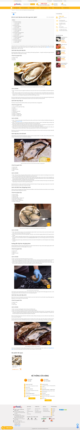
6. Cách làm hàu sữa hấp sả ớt (17, 39)
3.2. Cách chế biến (16, 31)
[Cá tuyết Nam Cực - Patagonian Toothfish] (58, 39)
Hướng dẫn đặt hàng (38, 411)
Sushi (38, 7)
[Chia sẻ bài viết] (13, 14)
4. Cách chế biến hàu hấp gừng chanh (18, 32)
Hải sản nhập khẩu (24, 7)
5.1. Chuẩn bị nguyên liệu (17, 37)
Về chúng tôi (49, 0)
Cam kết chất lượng (38, 412)
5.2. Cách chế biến (16, 38)
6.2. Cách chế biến (16, 42)
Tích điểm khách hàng (46, 411)
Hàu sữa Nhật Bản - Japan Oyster (16, 366)
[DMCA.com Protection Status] (65, 409)
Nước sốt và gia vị (44, 7)
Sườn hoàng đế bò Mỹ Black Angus (64, 64)
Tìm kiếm (32, 4)
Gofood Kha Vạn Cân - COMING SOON (48, 389)
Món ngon (17, 10)
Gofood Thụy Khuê (29, 384)
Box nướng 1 (63, 50)
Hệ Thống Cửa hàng (40, 376)
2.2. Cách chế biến (16, 27)
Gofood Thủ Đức (45, 384)
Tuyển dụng (29, 413)
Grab (53, 413)
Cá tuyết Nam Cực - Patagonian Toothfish (64, 38)
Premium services (45, 408)
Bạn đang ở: (33, 0)
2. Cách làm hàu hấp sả (15, 25)
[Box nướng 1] (58, 52)
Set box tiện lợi (32, 7)
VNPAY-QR (28, 419)
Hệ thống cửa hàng (17, 0)
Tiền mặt (32, 419)
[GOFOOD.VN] (18, 4)
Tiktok (53, 412)
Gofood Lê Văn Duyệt (45, 394)
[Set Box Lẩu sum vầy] (58, 46)
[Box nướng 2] (58, 59)
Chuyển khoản (35, 419)
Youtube (53, 411)
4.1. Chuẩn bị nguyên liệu (17, 33)
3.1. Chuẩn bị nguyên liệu (17, 30)
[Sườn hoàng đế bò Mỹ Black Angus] (58, 65)
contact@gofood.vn (19, 420)
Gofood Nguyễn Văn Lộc (30, 393)
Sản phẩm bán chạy (59, 35)
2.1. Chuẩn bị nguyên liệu (17, 26)
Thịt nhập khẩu (16, 7)
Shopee (53, 415)
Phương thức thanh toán (57, 0)
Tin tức (65, 0)
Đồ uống (50, 7)
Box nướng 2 (63, 57)
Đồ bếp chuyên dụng (57, 7)
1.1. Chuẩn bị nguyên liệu (17, 22)
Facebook (53, 408)
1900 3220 (44, 3)
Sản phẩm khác (66, 7)
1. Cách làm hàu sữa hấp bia (16, 21)
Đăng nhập (56, 4)
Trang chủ (13, 10)
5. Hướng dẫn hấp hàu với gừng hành (18, 36)
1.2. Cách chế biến (16, 24)
